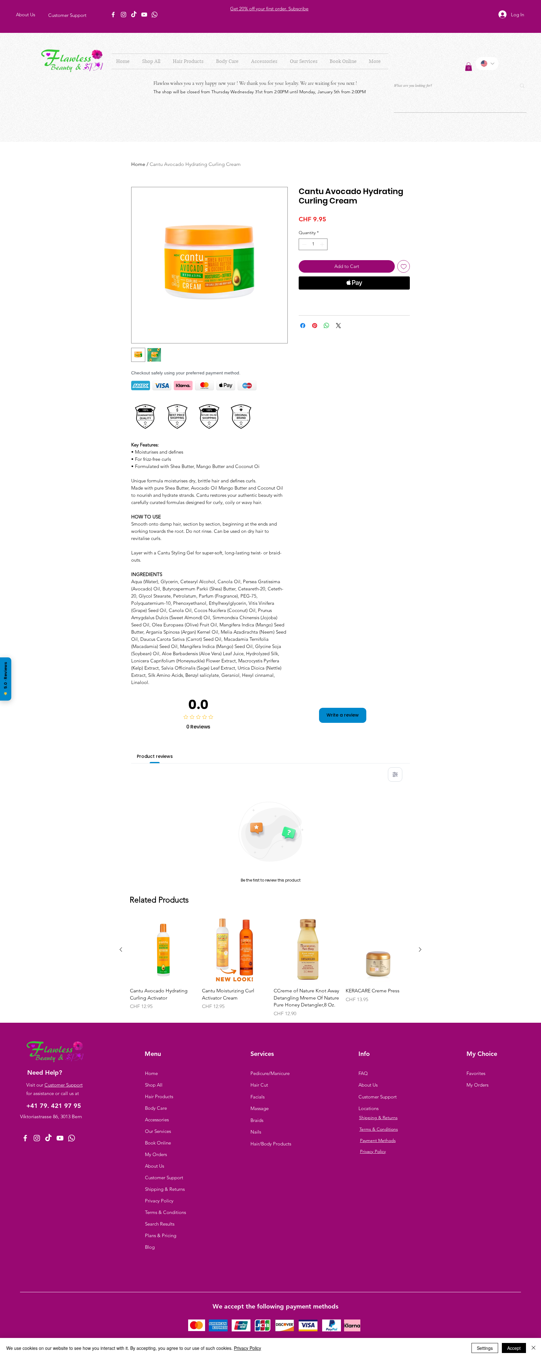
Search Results (159, 1224)
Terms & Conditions (165, 1212)
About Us (154, 1166)
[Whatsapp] (154, 14)
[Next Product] (420, 949)
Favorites (475, 1073)
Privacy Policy (159, 1201)
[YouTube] (144, 14)
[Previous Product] (121, 949)
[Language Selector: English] (487, 63)
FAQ (363, 1073)
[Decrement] (303, 244)
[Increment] (323, 244)
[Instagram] (123, 14)
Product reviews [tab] (155, 756)
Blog (150, 1247)
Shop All (153, 1085)
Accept (514, 1348)
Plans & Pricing (160, 1235)
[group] (270, 967)
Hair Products (159, 1096)
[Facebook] (113, 14)
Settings (485, 1348)
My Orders (156, 1154)
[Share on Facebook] (303, 325)
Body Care (156, 1108)
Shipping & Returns (165, 1189)
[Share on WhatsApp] (326, 325)
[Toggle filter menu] (395, 774)
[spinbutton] (313, 244)
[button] (189, 61)
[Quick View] (163, 950)
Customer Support (63, 1085)
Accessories (157, 1120)
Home (138, 164)
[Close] (533, 1348)
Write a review (343, 715)
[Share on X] (338, 325)
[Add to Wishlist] (403, 266)
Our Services (158, 1131)
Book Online (158, 1143)
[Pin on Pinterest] (314, 325)
